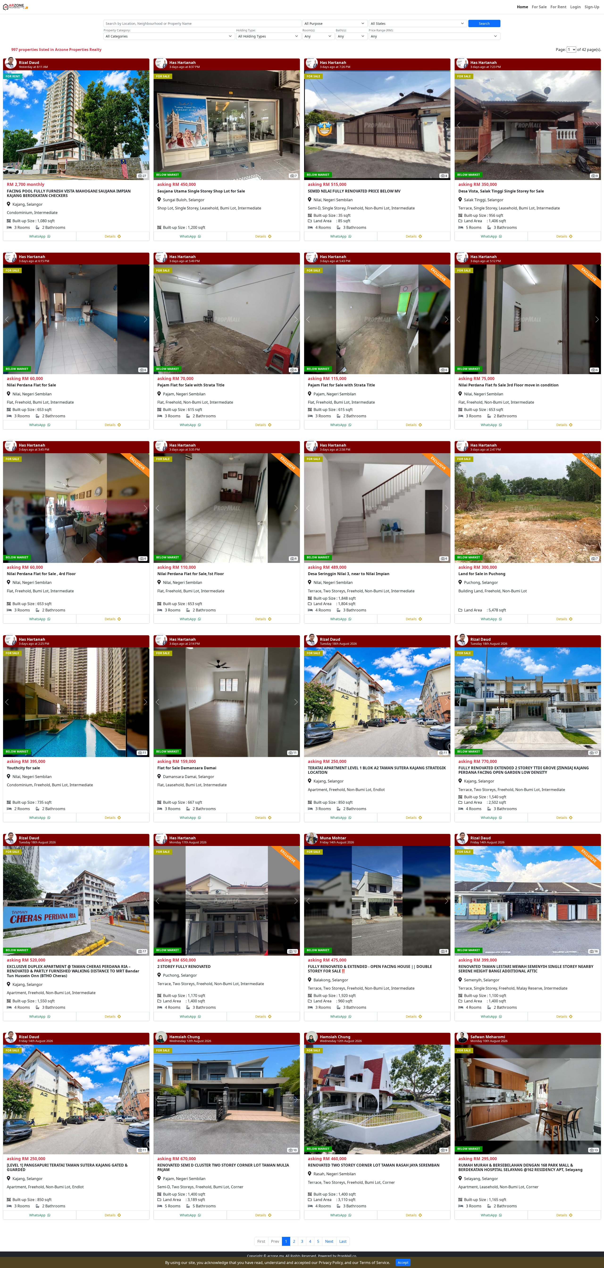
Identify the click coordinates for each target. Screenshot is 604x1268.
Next (329, 1241)
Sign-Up (592, 6)
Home (522, 6)
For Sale (539, 6)
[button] (14, 125)
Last (343, 1241)
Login (575, 6)
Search (484, 23)
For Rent (558, 6)
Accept (403, 1262)
